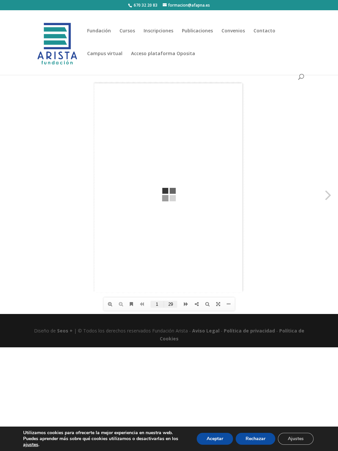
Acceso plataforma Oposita (163, 53)
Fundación (99, 31)
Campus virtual (104, 53)
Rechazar (255, 438)
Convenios (233, 31)
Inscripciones (158, 31)
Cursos (127, 31)
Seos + (65, 331)
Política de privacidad (249, 331)
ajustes (30, 445)
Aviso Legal (206, 331)
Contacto (264, 31)
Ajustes (296, 438)
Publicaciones (197, 31)
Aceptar (215, 438)
